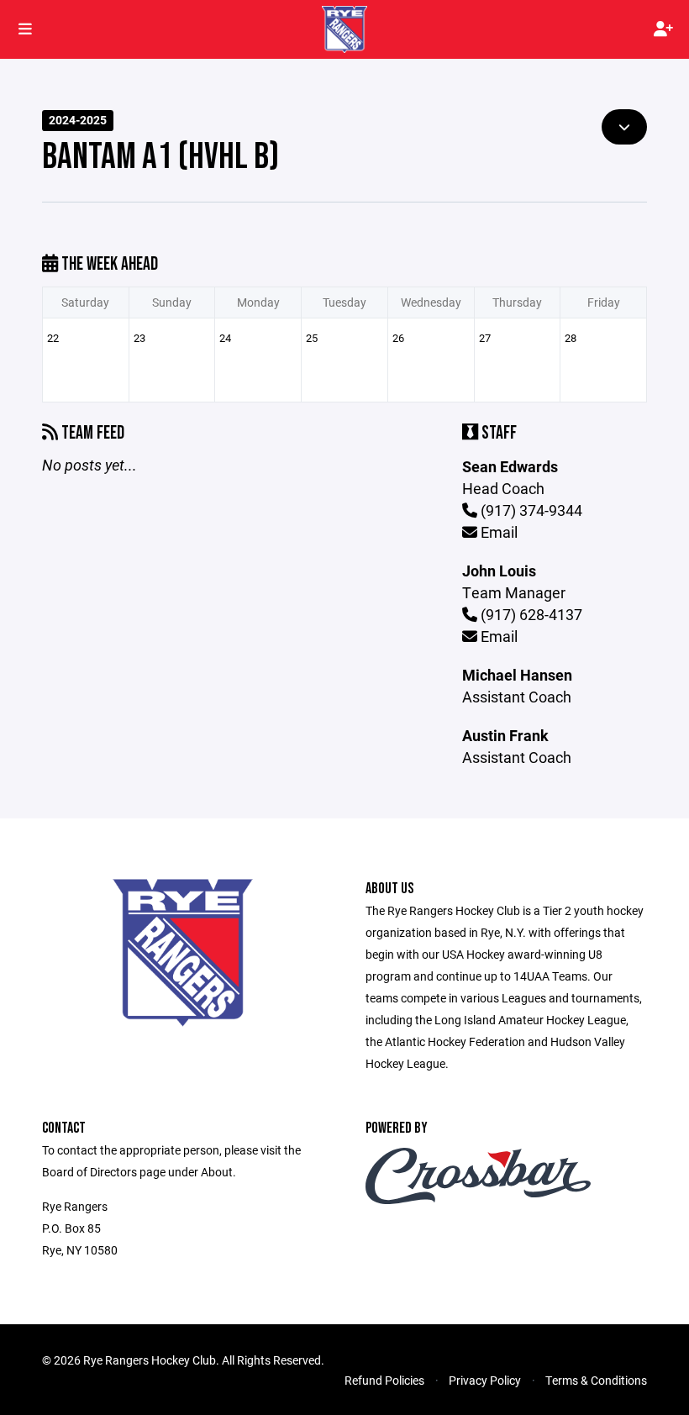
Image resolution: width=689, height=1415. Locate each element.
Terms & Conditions (596, 1380)
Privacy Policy (485, 1380)
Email (497, 532)
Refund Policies (384, 1380)
